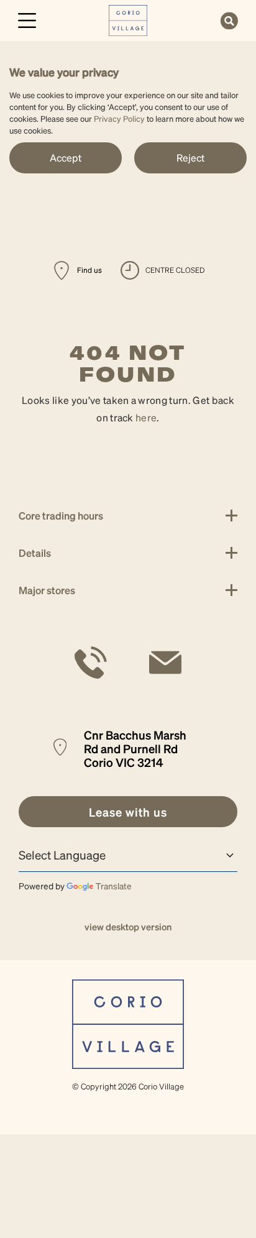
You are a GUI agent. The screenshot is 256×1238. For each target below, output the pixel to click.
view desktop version (128, 926)
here (146, 417)
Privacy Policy (119, 118)
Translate (114, 885)
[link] (128, 19)
